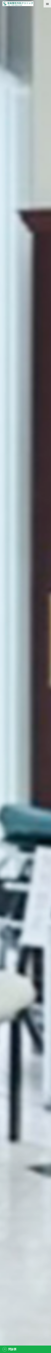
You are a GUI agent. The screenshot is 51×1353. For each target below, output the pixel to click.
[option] (25, 676)
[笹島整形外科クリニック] (17, 3)
